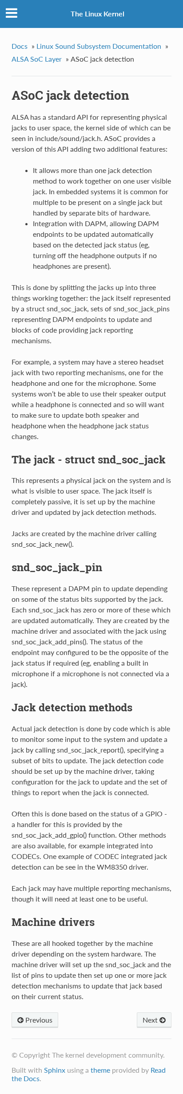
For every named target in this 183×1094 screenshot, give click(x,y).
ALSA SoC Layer (37, 59)
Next (151, 1020)
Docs (20, 46)
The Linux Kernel (97, 13)
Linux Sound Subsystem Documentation (98, 46)
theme (100, 1070)
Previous (38, 1020)
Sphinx (54, 1070)
